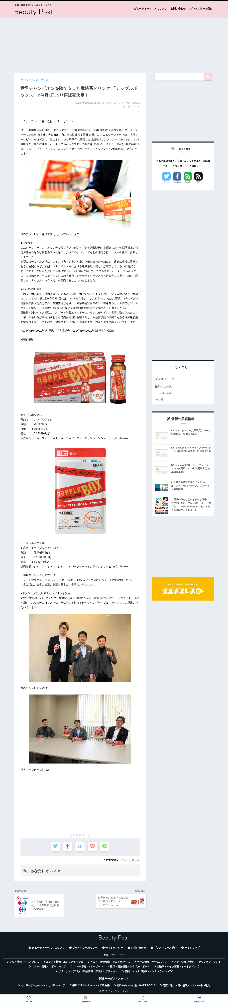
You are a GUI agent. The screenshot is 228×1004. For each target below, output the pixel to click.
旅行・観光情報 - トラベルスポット (130, 966)
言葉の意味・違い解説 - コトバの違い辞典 (186, 985)
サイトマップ (192, 947)
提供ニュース (163, 386)
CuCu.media (165, 393)
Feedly (188, 182)
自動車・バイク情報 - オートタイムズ (178, 966)
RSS (198, 182)
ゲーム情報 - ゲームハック (152, 961)
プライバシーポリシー (84, 947)
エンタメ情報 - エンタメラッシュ (64, 961)
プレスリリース (130, 860)
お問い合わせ (178, 8)
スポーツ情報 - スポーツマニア (49, 966)
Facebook (177, 182)
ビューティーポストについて (150, 8)
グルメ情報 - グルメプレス (24, 961)
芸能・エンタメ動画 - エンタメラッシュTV (149, 971)
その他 (159, 399)
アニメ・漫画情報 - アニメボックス (110, 961)
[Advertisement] (114, 43)
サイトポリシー (114, 947)
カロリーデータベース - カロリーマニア (43, 985)
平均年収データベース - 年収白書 (91, 985)
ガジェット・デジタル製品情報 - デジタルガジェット (88, 971)
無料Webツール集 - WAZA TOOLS (136, 985)
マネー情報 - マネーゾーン (88, 966)
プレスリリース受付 (201, 8)
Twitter (166, 182)
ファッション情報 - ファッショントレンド (197, 961)
